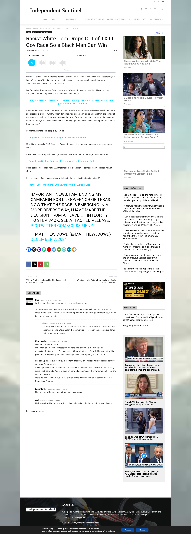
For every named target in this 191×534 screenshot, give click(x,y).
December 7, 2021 (49, 239)
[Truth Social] (39, 249)
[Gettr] (49, 249)
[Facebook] (150, 2)
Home (45, 19)
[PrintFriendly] (64, 249)
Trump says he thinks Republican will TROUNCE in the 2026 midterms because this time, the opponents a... (143, 367)
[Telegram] (54, 249)
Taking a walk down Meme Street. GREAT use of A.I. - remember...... (141, 438)
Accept (128, 530)
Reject (142, 530)
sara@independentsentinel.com (85, 522)
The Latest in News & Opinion (42, 32)
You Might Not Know (93, 19)
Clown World (72, 19)
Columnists (155, 19)
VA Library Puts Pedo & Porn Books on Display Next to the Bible (97, 281)
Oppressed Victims (116, 19)
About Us (56, 19)
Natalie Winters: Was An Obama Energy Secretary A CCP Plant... (140, 403)
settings (111, 531)
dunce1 (45, 323)
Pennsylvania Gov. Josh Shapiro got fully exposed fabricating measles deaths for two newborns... (142, 473)
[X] (159, 2)
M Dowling (32, 50)
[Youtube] (163, 2)
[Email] (59, 249)
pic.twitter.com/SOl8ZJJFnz (62, 225)
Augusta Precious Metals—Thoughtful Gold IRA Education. (57, 137)
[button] (162, 9)
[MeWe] (69, 249)
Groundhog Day (137, 19)
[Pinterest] (154, 2)
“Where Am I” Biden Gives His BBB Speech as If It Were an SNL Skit (46, 281)
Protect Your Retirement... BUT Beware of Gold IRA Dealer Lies (59, 184)
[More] (74, 249)
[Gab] (44, 249)
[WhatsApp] (46, 264)
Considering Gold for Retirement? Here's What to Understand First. (62, 161)
